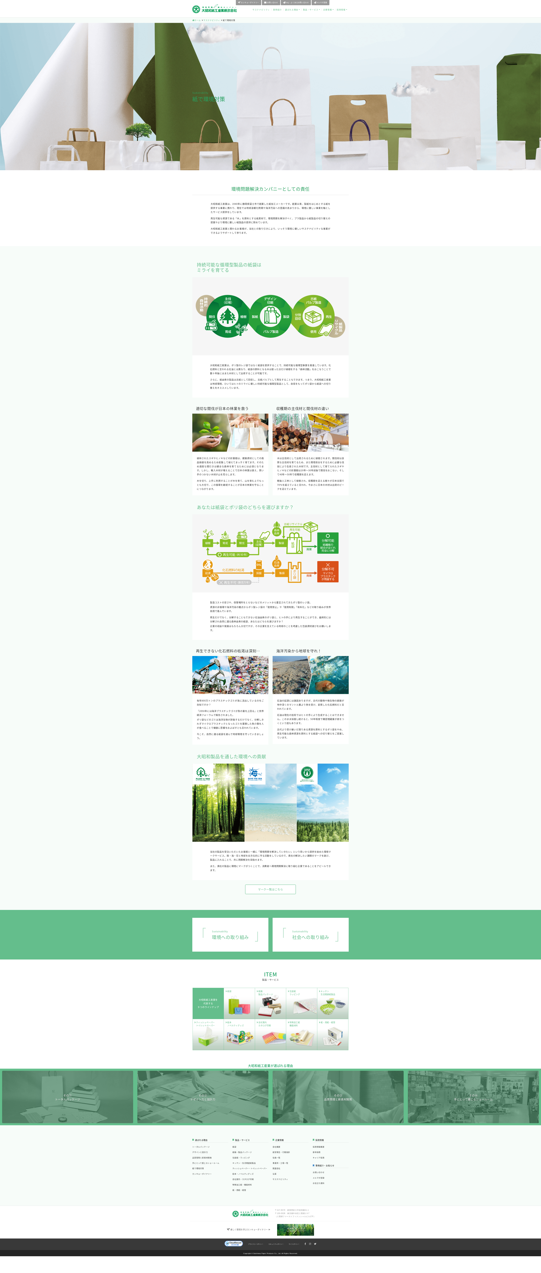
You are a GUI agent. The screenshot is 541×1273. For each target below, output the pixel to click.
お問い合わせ (272, 2)
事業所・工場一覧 (280, 1163)
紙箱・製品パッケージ (242, 1152)
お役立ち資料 (341, 2)
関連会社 (276, 1168)
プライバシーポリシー (255, 1244)
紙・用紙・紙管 (239, 1190)
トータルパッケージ (201, 1146)
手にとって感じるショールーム (205, 1163)
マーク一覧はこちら (270, 889)
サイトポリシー (294, 1244)
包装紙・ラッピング (241, 1157)
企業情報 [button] (327, 9)
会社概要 (276, 1146)
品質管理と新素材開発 (202, 1157)
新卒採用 (317, 1152)
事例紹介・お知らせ (324, 1165)
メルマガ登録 (321, 2)
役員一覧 (276, 1157)
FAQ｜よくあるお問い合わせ (297, 2)
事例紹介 (277, 9)
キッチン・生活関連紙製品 (244, 1163)
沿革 (275, 1173)
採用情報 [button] (341, 9)
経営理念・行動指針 (281, 1152)
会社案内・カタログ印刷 (243, 1179)
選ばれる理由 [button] (291, 9)
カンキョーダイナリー (249, 2)
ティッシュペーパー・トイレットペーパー (249, 1168)
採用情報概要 (318, 1146)
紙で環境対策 (198, 1168)
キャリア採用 (318, 1157)
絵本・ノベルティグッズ (243, 1173)
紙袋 (234, 1146)
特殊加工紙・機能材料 (242, 1184)
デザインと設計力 (200, 1152)
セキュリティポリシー (276, 1244)
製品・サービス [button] (310, 9)
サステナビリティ (261, 9)
